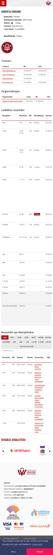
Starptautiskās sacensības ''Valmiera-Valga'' (40, 388)
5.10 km (34, 342)
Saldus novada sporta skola (12, 101)
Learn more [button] (37, 544)
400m (33, 337)
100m (12, 337)
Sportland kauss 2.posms (38, 366)
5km (14, 342)
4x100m (40, 337)
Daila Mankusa (7, 78)
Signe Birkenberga (9, 71)
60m (4, 337)
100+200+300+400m (26, 346)
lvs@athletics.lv (19, 492)
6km (21, 342)
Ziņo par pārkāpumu (11, 539)
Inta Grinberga (7, 82)
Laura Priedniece (8, 75)
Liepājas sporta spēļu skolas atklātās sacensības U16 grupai (39, 401)
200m (19, 337)
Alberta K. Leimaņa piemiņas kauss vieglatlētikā (39, 377)
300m (26, 337)
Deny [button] (13, 552)
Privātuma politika (30, 539)
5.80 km (48, 342)
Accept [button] (40, 552)
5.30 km (41, 342)
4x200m (48, 337)
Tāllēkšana (6, 342)
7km (27, 342)
